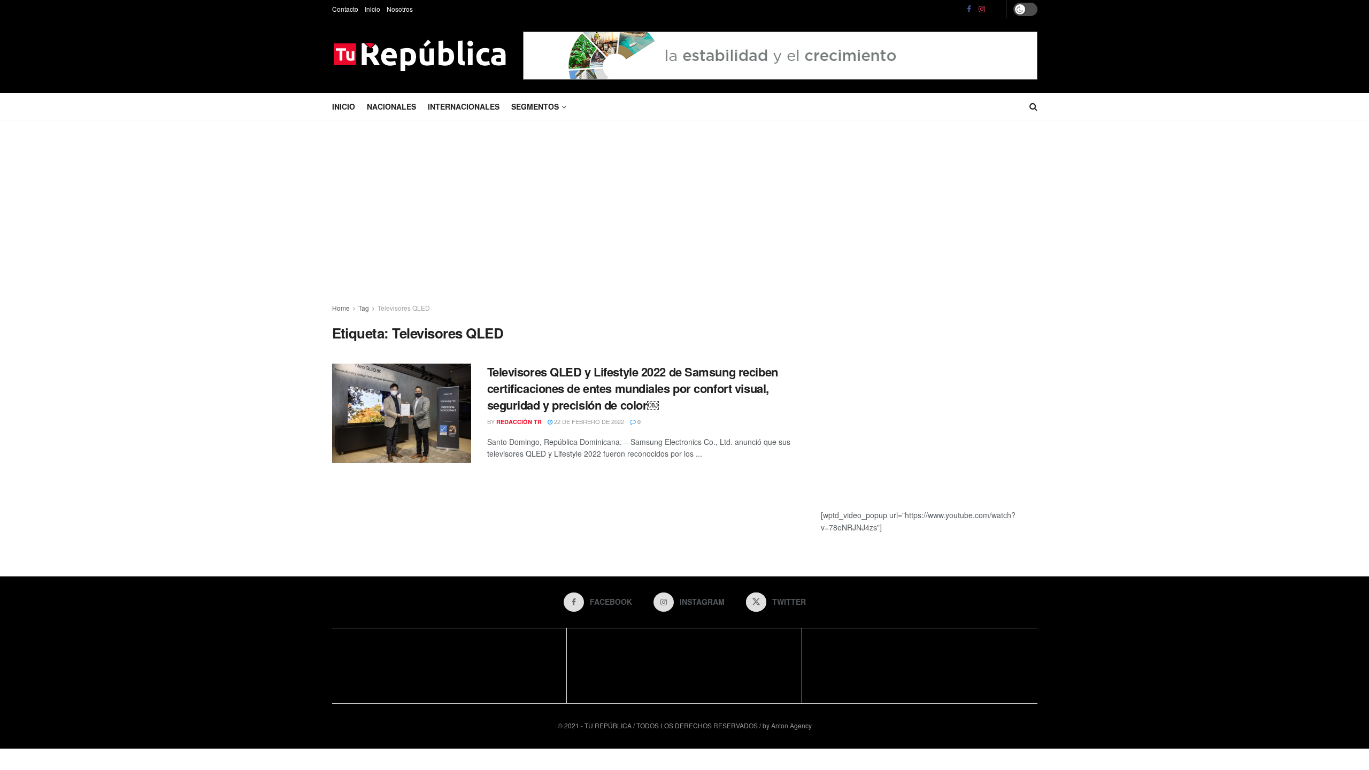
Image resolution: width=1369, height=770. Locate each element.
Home (341, 307)
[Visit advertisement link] (780, 55)
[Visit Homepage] (420, 56)
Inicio (372, 8)
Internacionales (463, 106)
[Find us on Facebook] (969, 9)
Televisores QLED (404, 307)
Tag (363, 307)
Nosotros (400, 8)
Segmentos (535, 106)
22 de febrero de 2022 (588, 421)
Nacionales (391, 106)
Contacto (345, 8)
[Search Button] (1033, 106)
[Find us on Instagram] (982, 9)
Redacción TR (519, 422)
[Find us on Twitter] (996, 9)
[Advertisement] (684, 211)
